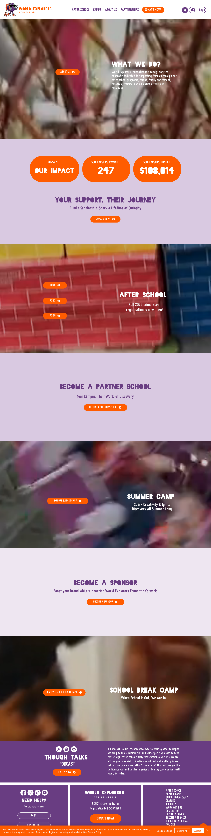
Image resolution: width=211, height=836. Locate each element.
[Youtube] (45, 793)
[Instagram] (30, 793)
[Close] (207, 831)
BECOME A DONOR (175, 814)
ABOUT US (171, 804)
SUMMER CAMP (173, 794)
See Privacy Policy (92, 832)
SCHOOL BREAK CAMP (177, 797)
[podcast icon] (74, 749)
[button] (129, 10)
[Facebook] (23, 793)
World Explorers (35, 9)
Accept (197, 830)
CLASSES (170, 801)
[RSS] (59, 749)
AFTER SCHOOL (173, 790)
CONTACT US (172, 811)
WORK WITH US (174, 807)
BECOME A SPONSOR (176, 817)
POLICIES (170, 824)
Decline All (182, 830)
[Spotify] (66, 749)
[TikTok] (38, 793)
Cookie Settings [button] (164, 830)
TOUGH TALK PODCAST (178, 821)
